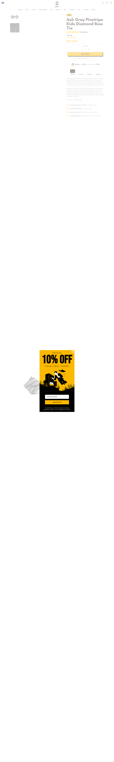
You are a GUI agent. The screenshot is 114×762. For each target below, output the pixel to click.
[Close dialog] (73, 351)
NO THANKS (57, 406)
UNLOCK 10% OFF (57, 402)
